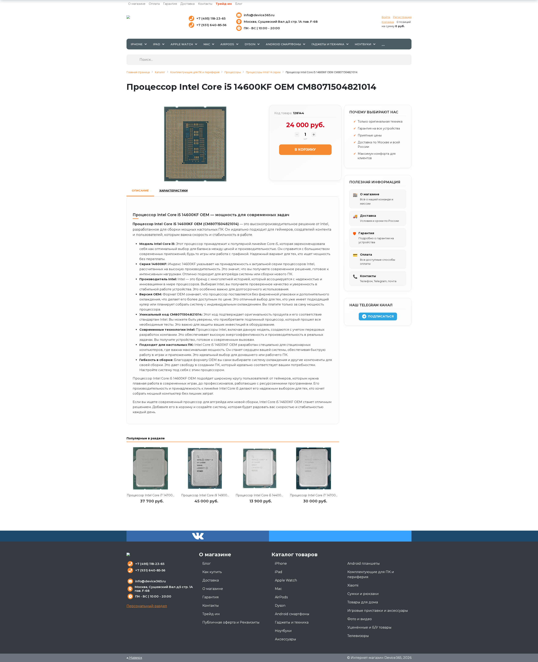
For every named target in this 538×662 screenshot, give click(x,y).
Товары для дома (362, 602)
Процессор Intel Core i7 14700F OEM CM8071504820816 (333, 495)
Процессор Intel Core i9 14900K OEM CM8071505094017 (224, 495)
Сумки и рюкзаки (363, 594)
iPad (278, 572)
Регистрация (402, 17)
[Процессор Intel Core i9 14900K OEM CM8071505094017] (205, 468)
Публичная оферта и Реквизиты (231, 622)
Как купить (212, 572)
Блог (238, 4)
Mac (278, 589)
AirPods (281, 597)
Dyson (280, 606)
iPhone (281, 564)
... (383, 44)
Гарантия (170, 4)
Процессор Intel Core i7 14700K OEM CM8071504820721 (169, 495)
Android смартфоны (292, 614)
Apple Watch (286, 580)
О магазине (136, 4)
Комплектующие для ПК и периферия (370, 574)
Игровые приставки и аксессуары (377, 611)
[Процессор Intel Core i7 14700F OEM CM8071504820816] (314, 468)
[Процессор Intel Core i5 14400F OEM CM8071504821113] (260, 468)
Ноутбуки (283, 631)
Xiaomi (352, 585)
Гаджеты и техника (292, 622)
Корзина (388, 22)
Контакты (205, 4)
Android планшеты (363, 564)
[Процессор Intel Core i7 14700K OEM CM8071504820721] (151, 468)
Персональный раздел (147, 606)
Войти (386, 17)
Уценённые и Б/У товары (369, 627)
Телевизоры (358, 636)
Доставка (187, 4)
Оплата (154, 4)
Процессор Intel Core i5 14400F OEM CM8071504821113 (277, 495)
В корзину (305, 150)
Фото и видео (359, 619)
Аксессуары (285, 639)
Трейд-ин (224, 4)
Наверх (135, 658)
